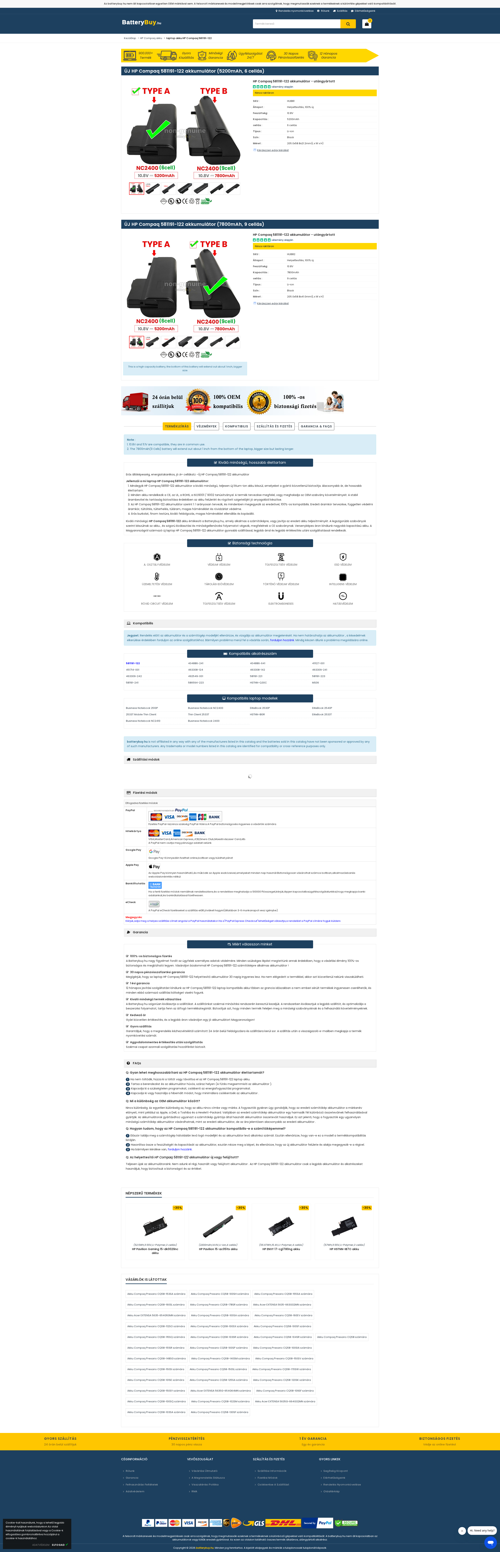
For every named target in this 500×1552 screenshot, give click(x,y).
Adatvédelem (135, 1491)
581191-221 (256, 676)
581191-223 (318, 676)
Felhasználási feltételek (142, 1484)
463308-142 (257, 670)
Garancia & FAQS (316, 426)
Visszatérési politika (205, 1484)
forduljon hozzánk (281, 640)
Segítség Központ (335, 1471)
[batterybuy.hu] (148, 26)
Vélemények (206, 426)
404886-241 (195, 663)
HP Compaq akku (151, 38)
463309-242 (134, 676)
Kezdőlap (130, 38)
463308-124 (195, 670)
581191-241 (132, 682)
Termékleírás (177, 426)
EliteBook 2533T (322, 714)
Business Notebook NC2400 (205, 708)
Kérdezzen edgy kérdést (273, 150)
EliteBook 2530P (260, 708)
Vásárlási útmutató (205, 1471)
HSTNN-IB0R (257, 714)
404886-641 (257, 663)
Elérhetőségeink (365, 11)
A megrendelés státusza (208, 1478)
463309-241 (319, 670)
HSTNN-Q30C (258, 682)
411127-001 (318, 663)
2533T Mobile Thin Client (141, 714)
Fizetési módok (268, 1478)
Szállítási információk (272, 1471)
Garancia (132, 1478)
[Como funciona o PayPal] (317, 1523)
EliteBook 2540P (322, 708)
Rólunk (325, 11)
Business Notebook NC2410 (143, 721)
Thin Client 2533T (198, 714)
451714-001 (132, 670)
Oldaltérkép (331, 1491)
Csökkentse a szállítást (273, 1484)
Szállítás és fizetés (274, 426)
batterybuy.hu (205, 1548)
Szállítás (342, 11)
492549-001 (195, 676)
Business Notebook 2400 (204, 721)
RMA (194, 1491)
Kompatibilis (236, 426)
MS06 (315, 682)
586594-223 (196, 682)
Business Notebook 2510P (142, 708)
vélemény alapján (282, 86)
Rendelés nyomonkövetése (296, 11)
